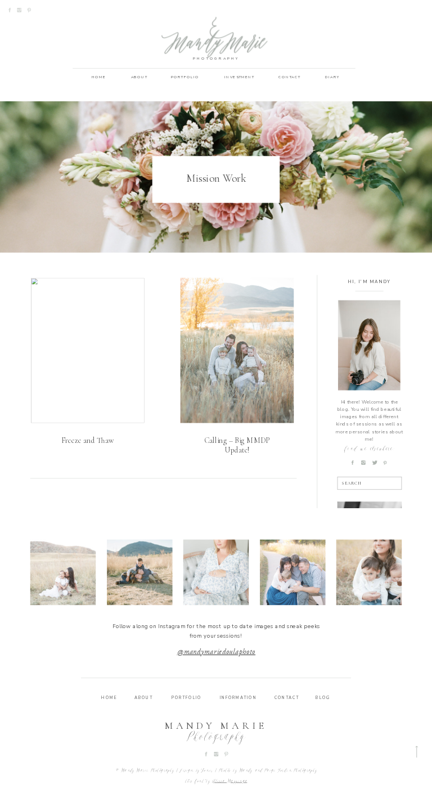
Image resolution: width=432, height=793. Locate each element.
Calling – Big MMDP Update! (237, 445)
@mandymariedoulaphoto (216, 652)
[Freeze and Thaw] (88, 350)
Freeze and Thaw (87, 441)
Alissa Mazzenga (229, 781)
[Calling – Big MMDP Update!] (237, 350)
